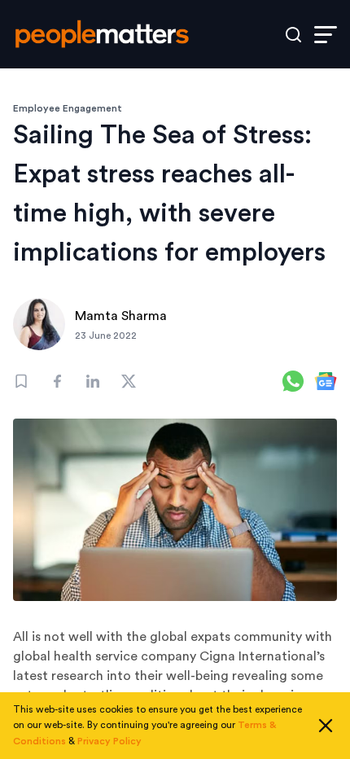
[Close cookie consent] (325, 725)
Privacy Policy (109, 741)
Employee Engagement (67, 108)
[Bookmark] (21, 381)
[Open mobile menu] (325, 34)
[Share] (57, 381)
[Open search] (293, 34)
